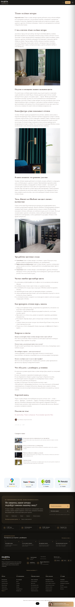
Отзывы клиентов (49, 590)
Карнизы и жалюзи (34, 588)
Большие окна (18, 590)
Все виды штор (4, 579)
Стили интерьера (34, 581)
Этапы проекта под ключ (50, 585)
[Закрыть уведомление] (74, 598)
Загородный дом (19, 588)
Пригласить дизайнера (64, 581)
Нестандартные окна (34, 585)
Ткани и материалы (29, 415)
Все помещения (19, 579)
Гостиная (18, 583)
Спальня (17, 585)
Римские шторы (4, 581)
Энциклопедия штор (34, 590)
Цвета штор (33, 583)
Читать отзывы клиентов (26, 519)
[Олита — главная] (6, 558)
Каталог (3, 590)
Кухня (17, 581)
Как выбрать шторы (49, 579)
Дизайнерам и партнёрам (64, 583)
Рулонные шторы (5, 583)
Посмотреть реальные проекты (11, 519)
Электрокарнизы (4, 588)
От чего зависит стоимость (50, 583)
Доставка (62, 585)
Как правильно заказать (50, 581)
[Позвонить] (63, 2)
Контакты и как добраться (31, 570)
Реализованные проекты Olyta (44, 415)
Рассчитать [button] (68, 2)
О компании (62, 579)
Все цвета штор (19, 415)
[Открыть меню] (72, 2)
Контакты (62, 588)
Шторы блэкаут (4, 585)
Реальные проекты (49, 588)
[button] (59, 506)
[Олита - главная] (4, 2)
